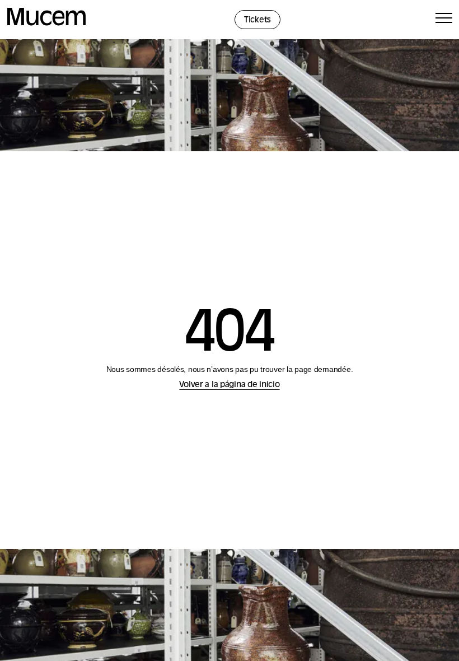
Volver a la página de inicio (229, 385)
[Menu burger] (443, 20)
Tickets (257, 20)
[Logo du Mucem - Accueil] (46, 24)
